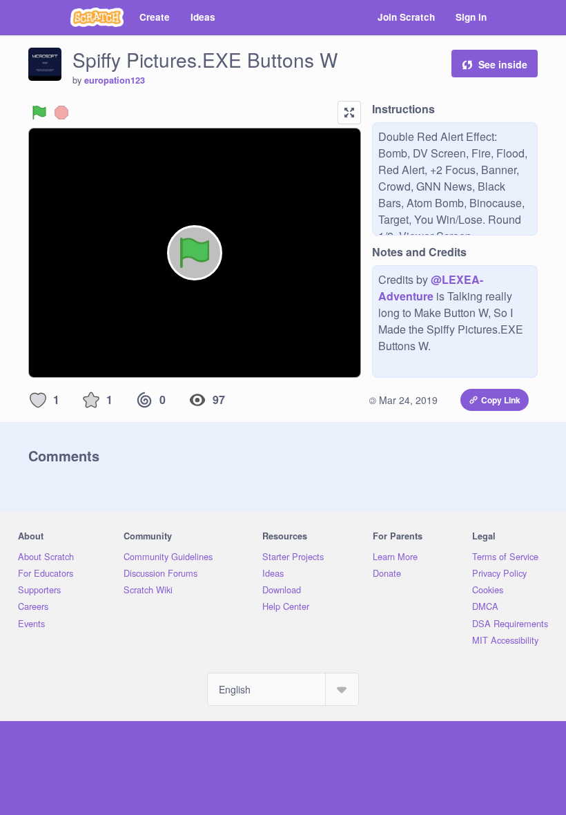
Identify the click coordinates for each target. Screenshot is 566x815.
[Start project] (39, 113)
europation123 (114, 80)
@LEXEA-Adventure (430, 287)
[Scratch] (97, 17)
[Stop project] (61, 113)
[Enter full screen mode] (349, 112)
